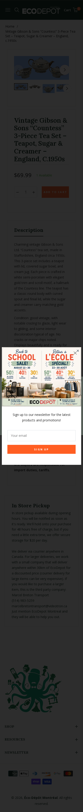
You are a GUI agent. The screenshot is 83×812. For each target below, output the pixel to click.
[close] (75, 353)
